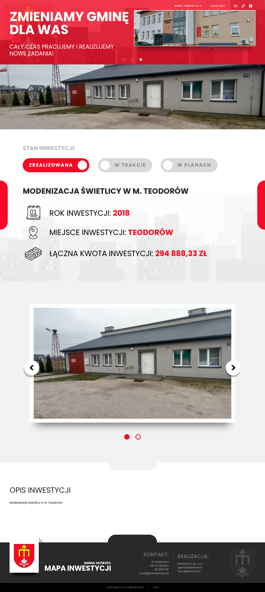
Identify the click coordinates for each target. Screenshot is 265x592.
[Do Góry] (257, 584)
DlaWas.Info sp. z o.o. (191, 563)
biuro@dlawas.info (189, 571)
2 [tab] (132, 59)
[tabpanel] (133, 33)
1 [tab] (124, 59)
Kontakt (218, 6)
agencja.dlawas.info (190, 567)
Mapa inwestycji (188, 6)
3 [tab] (141, 59)
